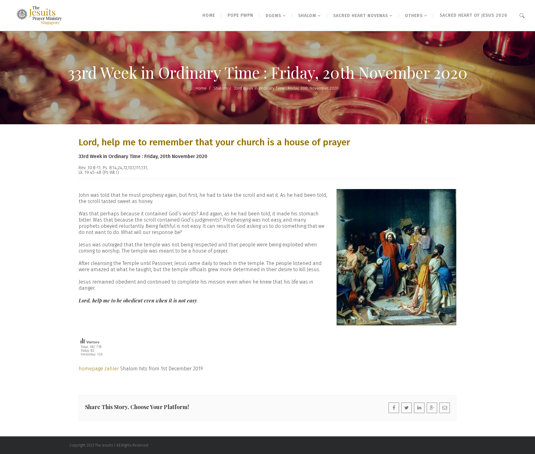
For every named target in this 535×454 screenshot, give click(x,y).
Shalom (220, 88)
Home (201, 88)
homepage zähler (99, 369)
